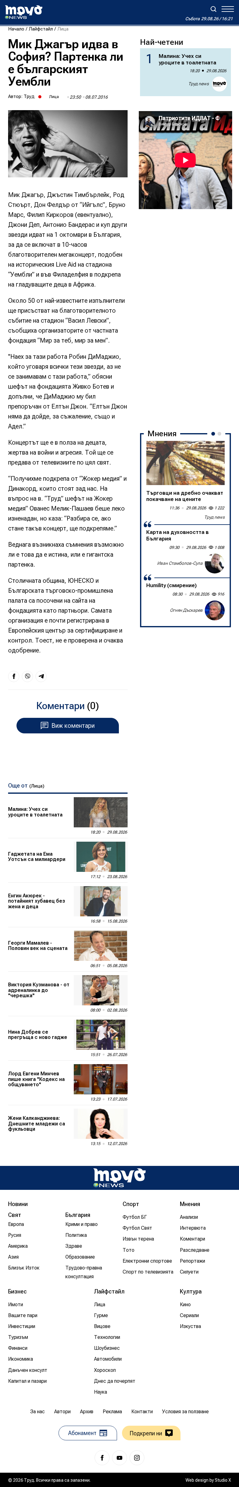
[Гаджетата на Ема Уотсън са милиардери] (101, 857)
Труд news (198, 83)
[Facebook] (102, 1457)
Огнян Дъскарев (186, 610)
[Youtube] (119, 1457)
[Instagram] (136, 1457)
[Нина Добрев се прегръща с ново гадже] (101, 1035)
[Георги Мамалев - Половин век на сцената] (101, 946)
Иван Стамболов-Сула (180, 563)
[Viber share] (27, 676)
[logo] (23, 12)
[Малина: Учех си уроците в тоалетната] (101, 812)
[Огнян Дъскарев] (215, 610)
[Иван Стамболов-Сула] (215, 563)
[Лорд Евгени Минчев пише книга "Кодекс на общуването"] (101, 1079)
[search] (213, 9)
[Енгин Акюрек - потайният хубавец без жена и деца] (101, 901)
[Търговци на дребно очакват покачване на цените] (185, 463)
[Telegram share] (41, 676)
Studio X (223, 1480)
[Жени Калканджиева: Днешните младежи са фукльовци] (101, 1124)
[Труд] (119, 1177)
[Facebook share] (13, 676)
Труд (29, 96)
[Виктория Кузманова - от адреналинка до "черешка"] (101, 990)
